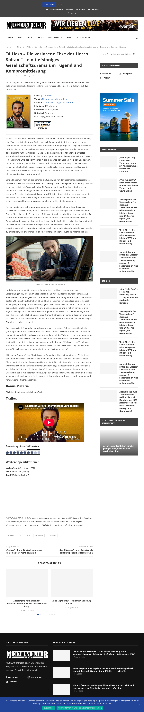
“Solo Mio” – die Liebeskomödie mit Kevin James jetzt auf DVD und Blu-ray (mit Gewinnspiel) (127, 236)
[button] (58, 4)
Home (10, 37)
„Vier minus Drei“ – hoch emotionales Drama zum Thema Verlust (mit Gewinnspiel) (128, 185)
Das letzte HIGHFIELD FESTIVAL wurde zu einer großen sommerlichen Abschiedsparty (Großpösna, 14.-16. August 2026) (104, 652)
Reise (69, 37)
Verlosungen (83, 37)
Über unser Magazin (54, 9)
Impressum (80, 9)
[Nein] (139, 705)
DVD (20, 535)
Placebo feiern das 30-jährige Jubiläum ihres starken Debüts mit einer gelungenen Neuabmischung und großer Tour (104, 686)
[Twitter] (76, 13)
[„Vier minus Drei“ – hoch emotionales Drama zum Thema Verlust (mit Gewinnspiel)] (108, 184)
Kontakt (69, 9)
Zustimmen (49, 708)
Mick (18, 76)
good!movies (46, 95)
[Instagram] (71, 13)
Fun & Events (54, 37)
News (19, 37)
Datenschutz (93, 9)
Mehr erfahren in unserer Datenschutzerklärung (80, 708)
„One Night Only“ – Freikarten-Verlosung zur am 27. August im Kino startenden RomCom (128, 164)
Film (40, 37)
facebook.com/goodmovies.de (59, 102)
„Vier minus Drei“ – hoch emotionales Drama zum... (66, 4)
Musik (29, 37)
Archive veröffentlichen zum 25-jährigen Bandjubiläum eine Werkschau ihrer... (118, 449)
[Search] (136, 38)
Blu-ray (11, 535)
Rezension (52, 535)
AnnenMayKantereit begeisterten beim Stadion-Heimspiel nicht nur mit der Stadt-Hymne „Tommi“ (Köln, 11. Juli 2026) (103, 669)
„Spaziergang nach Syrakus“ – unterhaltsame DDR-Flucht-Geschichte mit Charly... (26, 603)
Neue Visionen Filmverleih (54, 99)
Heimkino (39, 535)
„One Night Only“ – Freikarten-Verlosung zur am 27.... (71, 602)
